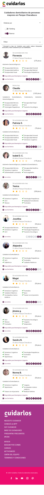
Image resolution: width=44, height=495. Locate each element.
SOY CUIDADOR (10, 427)
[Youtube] (22, 479)
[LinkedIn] (17, 479)
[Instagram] (27, 479)
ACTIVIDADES (9, 451)
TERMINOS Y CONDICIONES (15, 458)
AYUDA (6, 437)
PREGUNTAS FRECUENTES (14, 434)
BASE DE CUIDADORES (13, 430)
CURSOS (7, 448)
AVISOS (7, 442)
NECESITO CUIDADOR (12, 421)
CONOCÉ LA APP (10, 424)
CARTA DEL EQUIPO (11, 455)
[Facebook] (11, 479)
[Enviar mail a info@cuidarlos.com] (33, 479)
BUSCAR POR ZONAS (12, 445)
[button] (22, 23)
